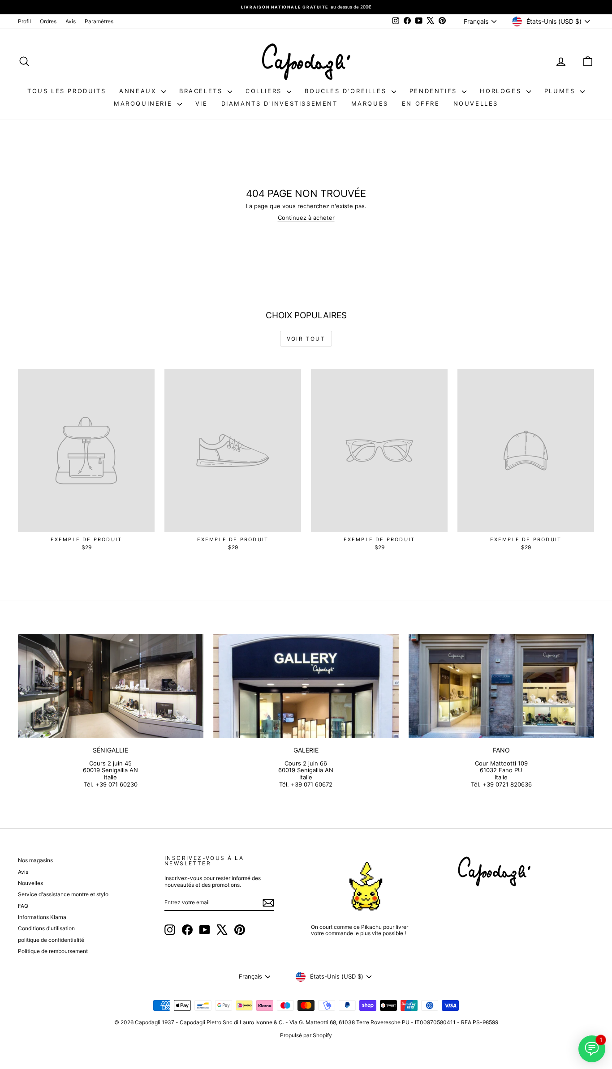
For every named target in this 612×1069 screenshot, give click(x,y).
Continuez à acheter (306, 217)
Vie (201, 103)
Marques (369, 103)
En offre (421, 103)
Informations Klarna (42, 917)
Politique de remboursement (53, 951)
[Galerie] (306, 686)
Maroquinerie (144, 103)
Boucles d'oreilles (347, 90)
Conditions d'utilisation (46, 928)
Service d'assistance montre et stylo (63, 894)
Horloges (502, 90)
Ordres (48, 21)
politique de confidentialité (51, 939)
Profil (24, 21)
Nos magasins (35, 860)
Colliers (265, 90)
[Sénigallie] (110, 686)
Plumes (561, 90)
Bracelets (202, 90)
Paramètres (99, 21)
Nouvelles (475, 103)
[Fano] (501, 686)
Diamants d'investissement (279, 103)
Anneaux (139, 90)
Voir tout (306, 338)
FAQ (23, 905)
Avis (70, 21)
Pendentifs (434, 90)
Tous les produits (66, 90)
